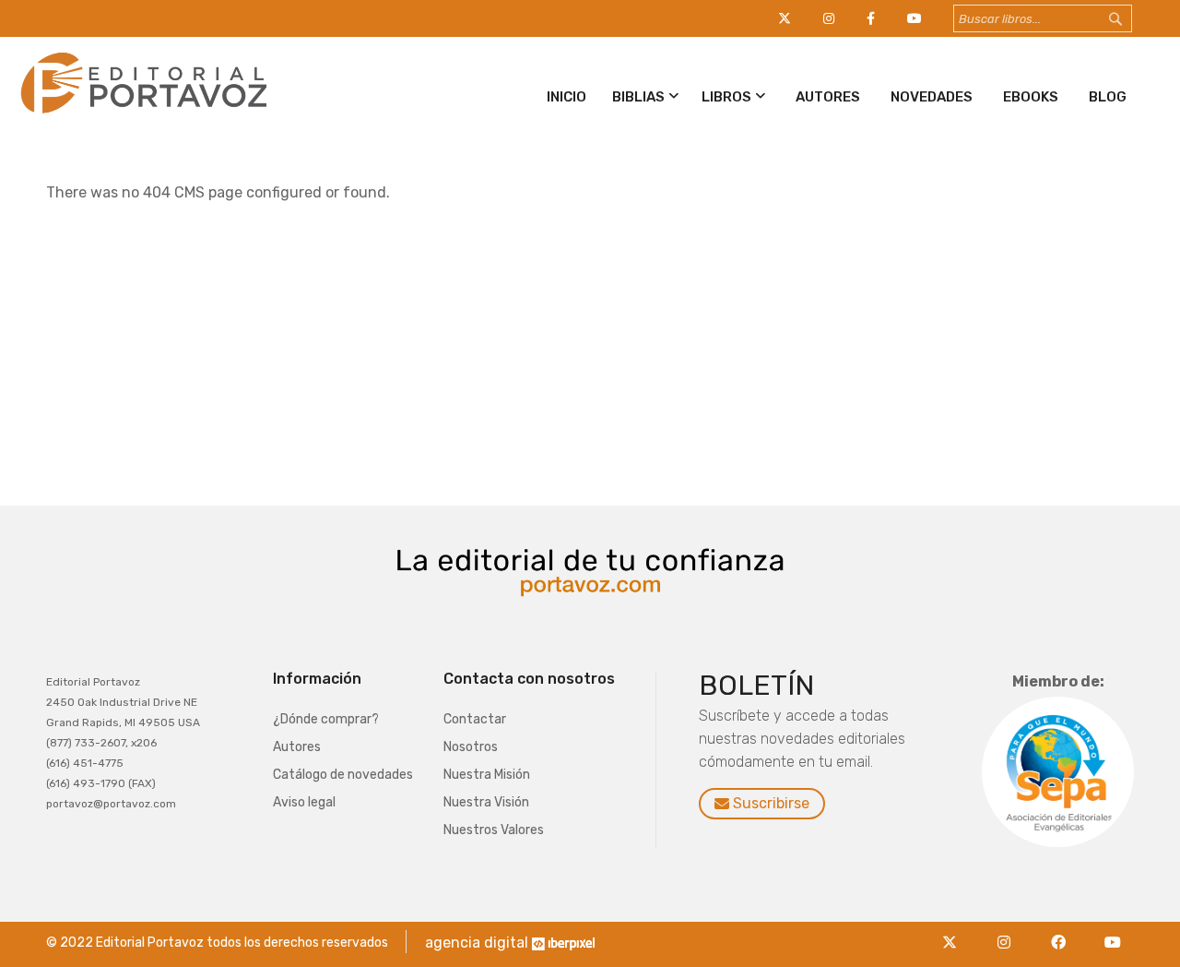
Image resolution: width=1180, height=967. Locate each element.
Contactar (474, 719)
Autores (828, 97)
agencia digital (476, 942)
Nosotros (470, 747)
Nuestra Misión (486, 774)
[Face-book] (1063, 931)
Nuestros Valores (493, 830)
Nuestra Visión (486, 802)
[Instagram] (1009, 931)
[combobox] (1042, 18)
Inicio (566, 97)
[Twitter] (954, 931)
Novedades (932, 97)
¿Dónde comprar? (326, 719)
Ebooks (1030, 97)
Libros (726, 97)
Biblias (638, 97)
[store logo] (140, 116)
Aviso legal (304, 802)
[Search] (1133, 19)
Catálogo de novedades (343, 774)
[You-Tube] (1113, 931)
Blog (1108, 97)
